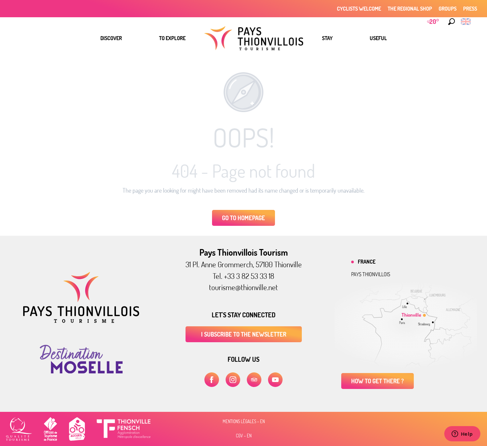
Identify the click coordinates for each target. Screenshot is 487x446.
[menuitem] (111, 38)
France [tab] (366, 261)
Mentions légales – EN (244, 421)
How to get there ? (377, 381)
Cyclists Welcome (359, 8)
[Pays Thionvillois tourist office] (81, 321)
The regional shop (410, 8)
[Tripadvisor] (254, 379)
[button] (452, 22)
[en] (466, 21)
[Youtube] (275, 379)
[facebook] (211, 379)
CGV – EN (243, 435)
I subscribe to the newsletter (243, 334)
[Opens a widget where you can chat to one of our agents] (462, 434)
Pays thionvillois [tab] (370, 274)
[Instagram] (233, 379)
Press (470, 8)
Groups (448, 8)
